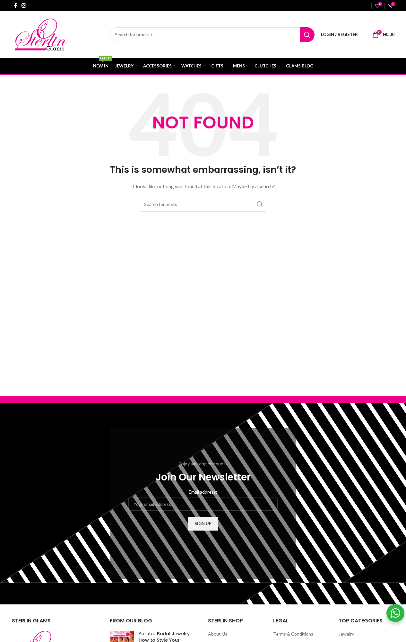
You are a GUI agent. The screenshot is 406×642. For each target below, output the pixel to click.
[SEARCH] (307, 34)
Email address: (203, 492)
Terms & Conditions (293, 634)
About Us (217, 634)
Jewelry (346, 634)
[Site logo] (54, 34)
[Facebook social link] (16, 5)
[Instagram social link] (24, 5)
